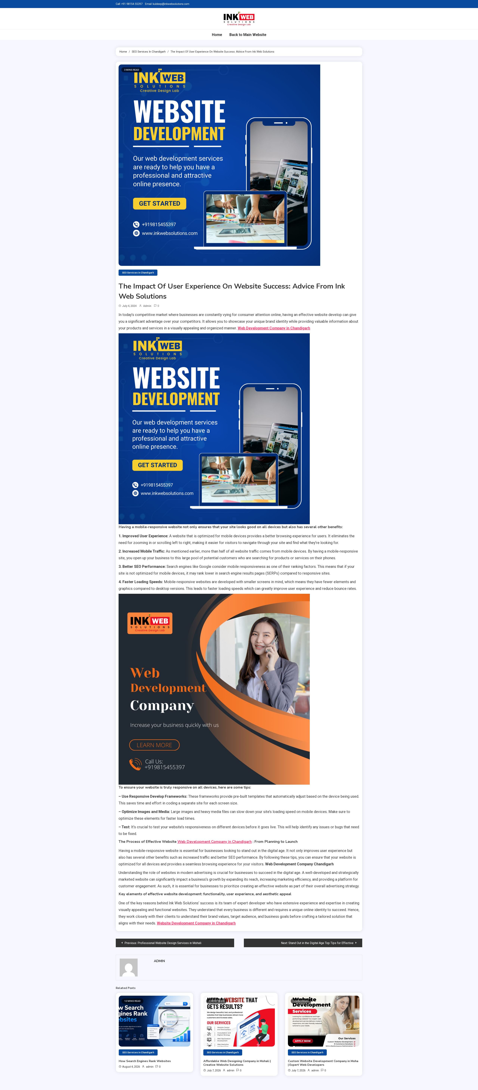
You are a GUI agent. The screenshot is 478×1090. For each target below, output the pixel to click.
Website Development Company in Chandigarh (196, 923)
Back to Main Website (247, 34)
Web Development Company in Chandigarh (274, 328)
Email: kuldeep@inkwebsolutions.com (167, 3)
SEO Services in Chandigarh (138, 272)
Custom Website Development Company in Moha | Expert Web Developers (323, 1063)
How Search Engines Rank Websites (145, 1061)
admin (147, 305)
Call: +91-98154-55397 (129, 3)
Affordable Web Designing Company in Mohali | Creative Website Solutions (237, 1063)
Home (217, 34)
